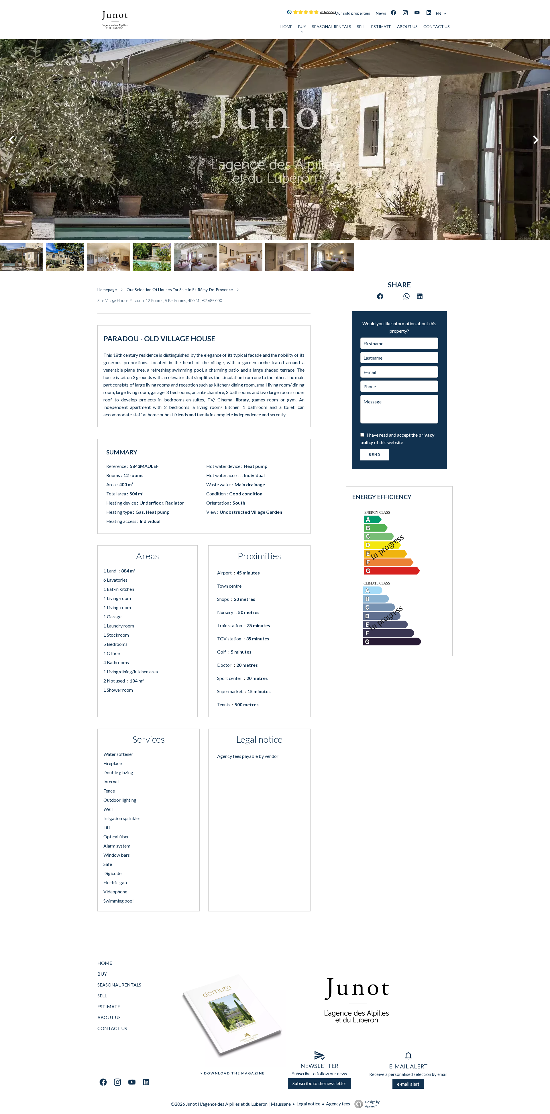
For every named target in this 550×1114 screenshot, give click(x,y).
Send (375, 455)
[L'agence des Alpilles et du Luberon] (114, 35)
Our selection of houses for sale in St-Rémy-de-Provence (180, 289)
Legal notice (308, 1103)
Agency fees (338, 1103)
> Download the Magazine (232, 1073)
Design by (372, 1104)
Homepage (107, 289)
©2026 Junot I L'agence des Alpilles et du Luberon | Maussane (231, 1104)
